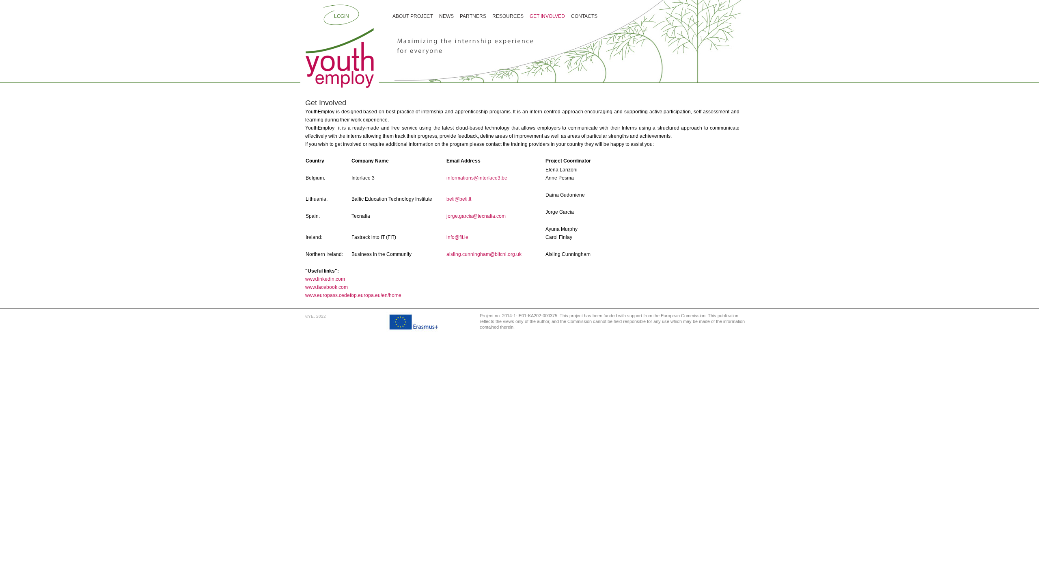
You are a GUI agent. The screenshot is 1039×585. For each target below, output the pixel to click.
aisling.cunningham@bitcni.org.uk (484, 254)
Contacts (584, 16)
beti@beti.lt (458, 199)
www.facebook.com (326, 287)
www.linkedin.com (325, 279)
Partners (473, 16)
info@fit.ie (457, 237)
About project (412, 16)
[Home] (339, 57)
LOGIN (341, 16)
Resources (508, 16)
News (446, 16)
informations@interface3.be (476, 178)
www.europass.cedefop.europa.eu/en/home (353, 295)
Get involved (547, 16)
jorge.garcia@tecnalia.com (476, 216)
